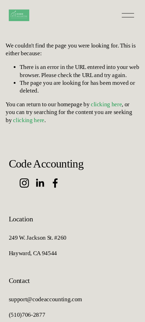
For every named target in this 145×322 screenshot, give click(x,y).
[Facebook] (55, 183)
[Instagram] (24, 183)
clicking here (106, 104)
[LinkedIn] (40, 183)
